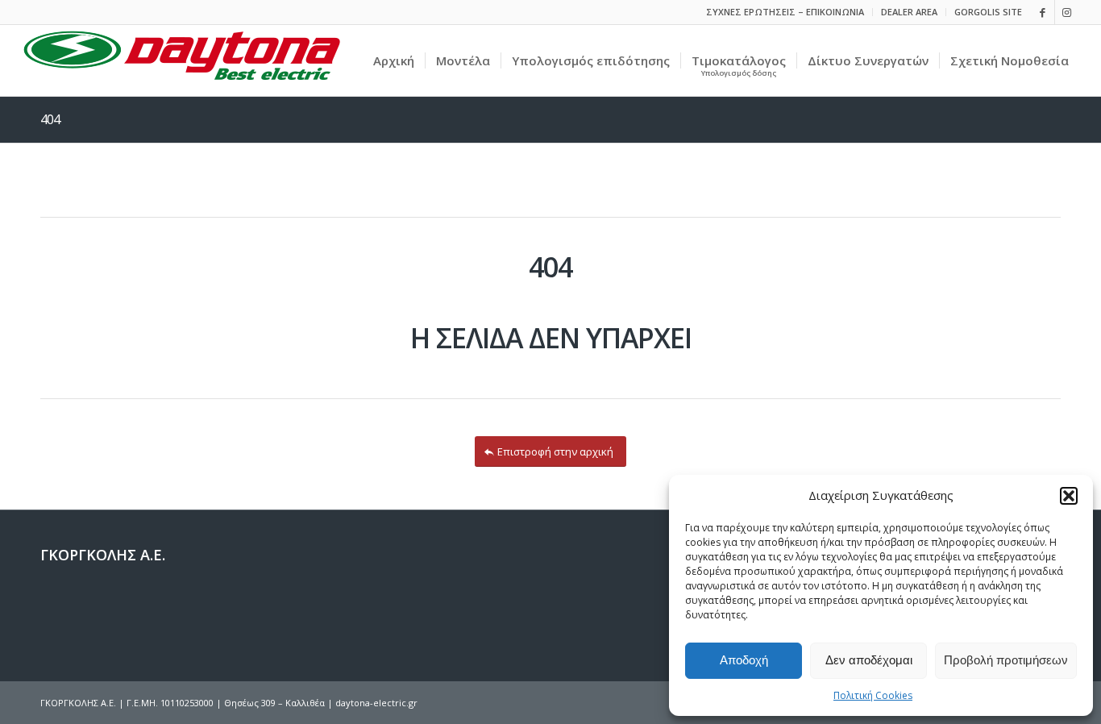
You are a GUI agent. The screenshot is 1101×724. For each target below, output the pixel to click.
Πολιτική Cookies (872, 695)
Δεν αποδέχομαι (868, 660)
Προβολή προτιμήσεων (1006, 660)
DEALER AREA (909, 12)
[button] (1069, 496)
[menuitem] (785, 12)
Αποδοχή (744, 660)
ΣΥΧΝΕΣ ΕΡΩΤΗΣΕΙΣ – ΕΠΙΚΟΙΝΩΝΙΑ (785, 12)
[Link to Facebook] (1042, 12)
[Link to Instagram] (1067, 12)
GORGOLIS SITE (988, 12)
